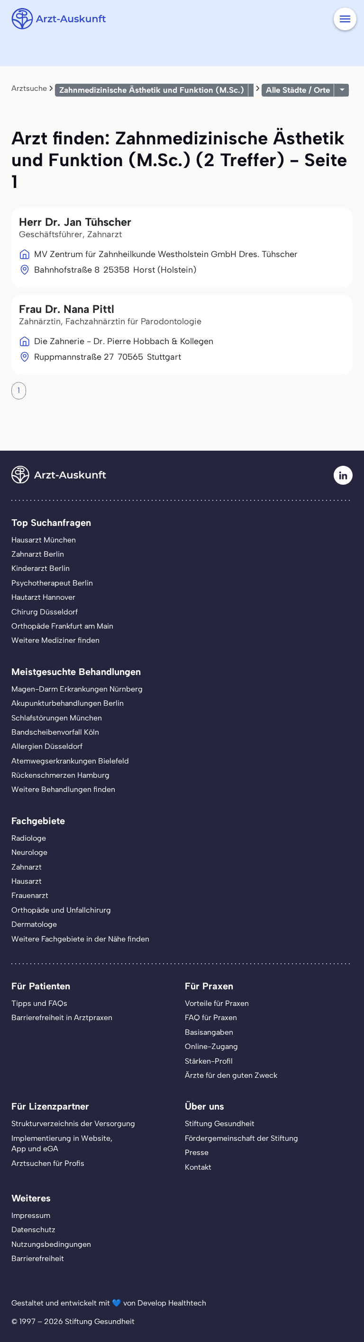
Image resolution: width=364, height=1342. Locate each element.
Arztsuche (29, 88)
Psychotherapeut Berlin (52, 582)
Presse (197, 1152)
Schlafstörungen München (56, 717)
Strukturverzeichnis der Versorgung (73, 1123)
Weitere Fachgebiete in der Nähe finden (80, 938)
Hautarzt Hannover (43, 597)
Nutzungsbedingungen (51, 1244)
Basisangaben (209, 1032)
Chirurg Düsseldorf (44, 611)
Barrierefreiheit (37, 1258)
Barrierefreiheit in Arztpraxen (61, 1017)
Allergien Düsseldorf (46, 746)
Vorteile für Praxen (217, 1003)
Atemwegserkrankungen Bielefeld (70, 760)
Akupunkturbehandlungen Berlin (67, 703)
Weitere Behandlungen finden (63, 789)
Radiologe (28, 838)
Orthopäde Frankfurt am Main (62, 626)
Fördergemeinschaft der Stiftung (241, 1138)
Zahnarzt (26, 866)
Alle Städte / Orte (298, 90)
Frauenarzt (29, 895)
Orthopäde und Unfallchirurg (61, 910)
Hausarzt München (43, 539)
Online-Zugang (211, 1046)
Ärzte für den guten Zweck (231, 1075)
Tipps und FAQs (39, 1003)
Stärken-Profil (209, 1061)
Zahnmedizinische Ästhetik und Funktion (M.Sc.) (151, 90)
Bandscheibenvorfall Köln (55, 732)
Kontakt (198, 1167)
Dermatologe (34, 924)
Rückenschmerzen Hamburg (60, 775)
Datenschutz (33, 1229)
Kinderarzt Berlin (40, 568)
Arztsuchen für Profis (47, 1163)
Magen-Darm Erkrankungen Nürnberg (77, 688)
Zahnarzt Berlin (37, 554)
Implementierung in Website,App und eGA (61, 1143)
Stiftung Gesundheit (220, 1123)
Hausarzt (26, 881)
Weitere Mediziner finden (55, 640)
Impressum (30, 1215)
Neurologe (29, 852)
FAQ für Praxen (211, 1017)
